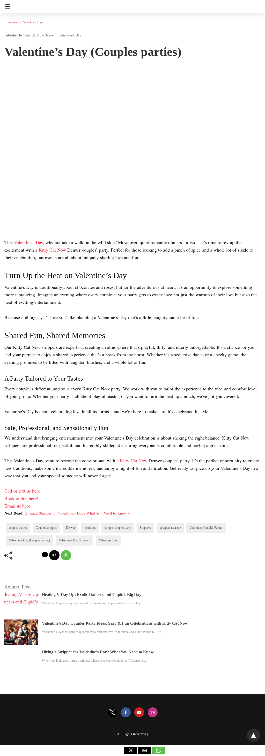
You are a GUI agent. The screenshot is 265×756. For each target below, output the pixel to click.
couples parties (18, 528)
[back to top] (253, 735)
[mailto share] (54, 555)
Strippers (145, 528)
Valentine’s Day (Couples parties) (29, 540)
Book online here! (21, 498)
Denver (70, 528)
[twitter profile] (112, 712)
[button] (130, 750)
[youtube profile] (139, 712)
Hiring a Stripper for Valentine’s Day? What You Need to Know (98, 652)
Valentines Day (108, 540)
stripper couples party (118, 528)
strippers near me (170, 528)
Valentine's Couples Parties (206, 528)
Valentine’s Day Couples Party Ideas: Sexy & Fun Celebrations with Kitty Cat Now (115, 623)
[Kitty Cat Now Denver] (132, 4)
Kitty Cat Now (53, 250)
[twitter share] (45, 554)
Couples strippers (46, 528)
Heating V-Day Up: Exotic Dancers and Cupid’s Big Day (91, 594)
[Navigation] (6, 6)
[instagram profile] (153, 712)
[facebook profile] (126, 712)
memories (90, 528)
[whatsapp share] (66, 555)
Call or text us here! (23, 491)
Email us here (17, 506)
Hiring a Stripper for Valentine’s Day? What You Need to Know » (77, 513)
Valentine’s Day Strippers (74, 540)
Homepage (11, 22)
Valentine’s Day (32, 22)
